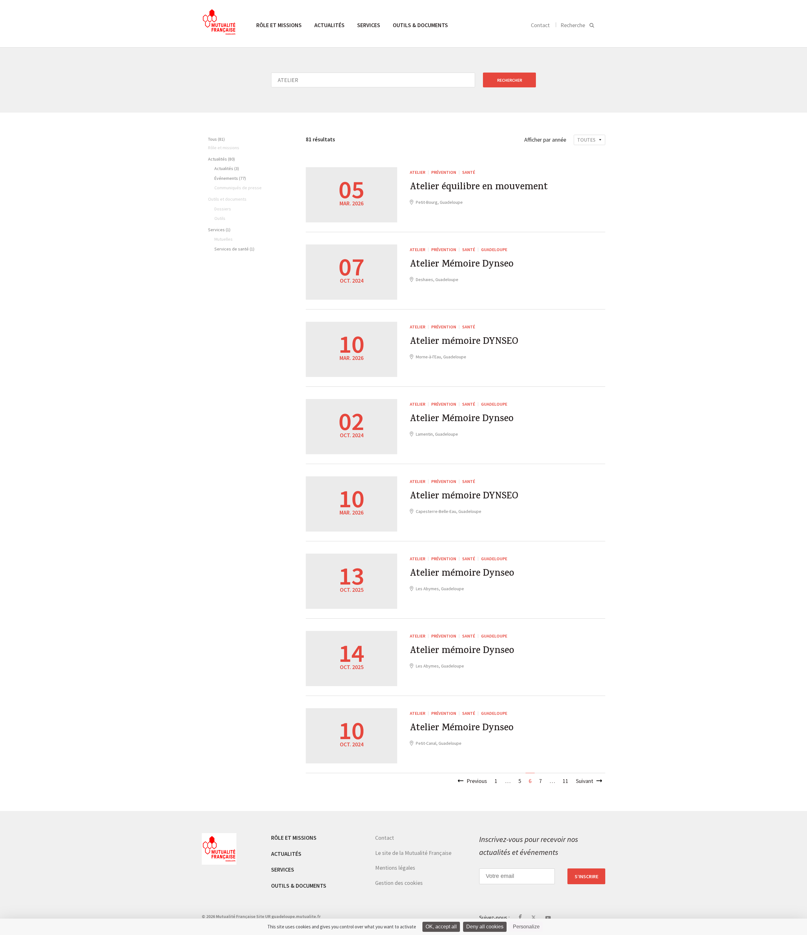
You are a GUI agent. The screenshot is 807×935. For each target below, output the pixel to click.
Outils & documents (420, 25)
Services (368, 25)
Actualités (329, 25)
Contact (540, 25)
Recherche (572, 25)
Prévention (443, 172)
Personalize (526, 926)
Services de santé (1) (234, 249)
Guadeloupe (494, 249)
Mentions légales (395, 867)
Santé (468, 172)
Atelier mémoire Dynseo (462, 574)
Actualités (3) (226, 168)
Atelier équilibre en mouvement (479, 187)
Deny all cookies (484, 926)
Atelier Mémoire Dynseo (462, 265)
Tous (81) (216, 139)
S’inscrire (586, 876)
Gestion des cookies (399, 882)
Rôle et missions (279, 25)
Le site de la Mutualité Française (413, 852)
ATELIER (417, 172)
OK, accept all (441, 926)
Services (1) (219, 229)
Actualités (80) (221, 159)
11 (565, 781)
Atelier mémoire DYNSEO (464, 342)
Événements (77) (230, 178)
